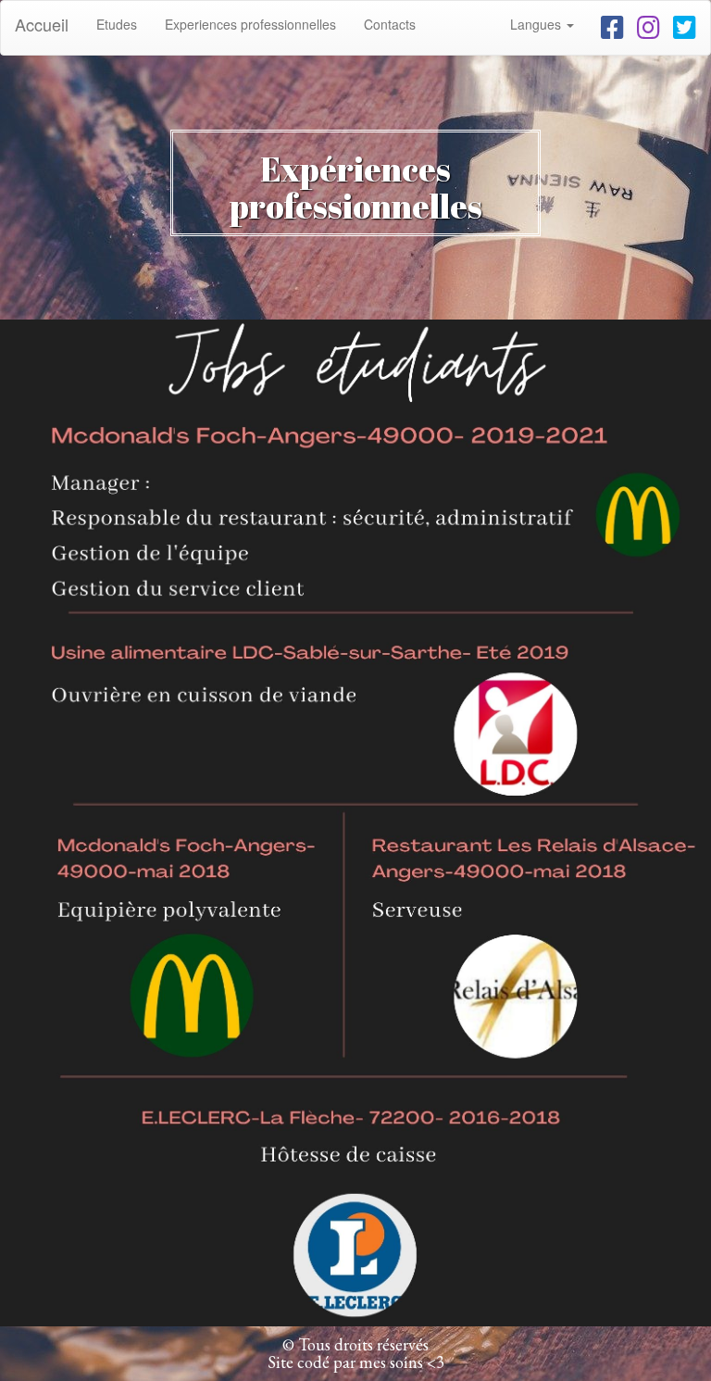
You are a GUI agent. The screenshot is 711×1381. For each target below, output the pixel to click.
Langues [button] (537, 24)
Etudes (123, 23)
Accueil (42, 24)
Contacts (390, 24)
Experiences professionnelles (250, 24)
